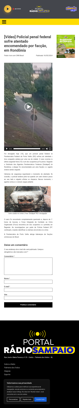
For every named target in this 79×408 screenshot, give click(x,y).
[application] (28, 107)
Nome (7, 278)
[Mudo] (47, 149)
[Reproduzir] (7, 149)
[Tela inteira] (50, 149)
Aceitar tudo (40, 399)
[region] (26, 392)
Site (5, 295)
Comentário (9, 256)
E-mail (7, 287)
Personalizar (13, 399)
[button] (28, 107)
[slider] (26, 148)
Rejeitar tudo (27, 399)
